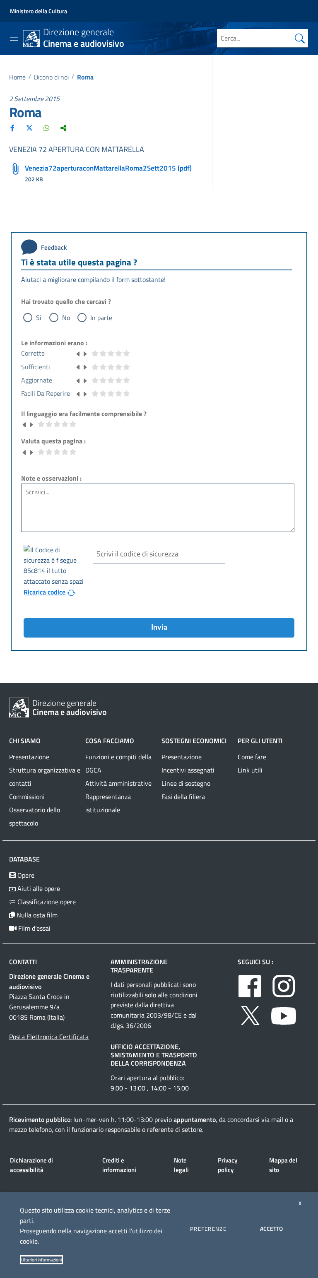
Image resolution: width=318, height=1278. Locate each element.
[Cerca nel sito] (300, 38)
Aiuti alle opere (38, 888)
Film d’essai (34, 928)
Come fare (252, 757)
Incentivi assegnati (187, 770)
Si (38, 318)
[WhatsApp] (46, 127)
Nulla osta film (36, 915)
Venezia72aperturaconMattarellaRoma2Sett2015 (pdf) (108, 168)
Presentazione (29, 757)
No (66, 318)
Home (17, 77)
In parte (101, 318)
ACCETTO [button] (271, 1228)
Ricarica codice (45, 592)
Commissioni (27, 796)
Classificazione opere (46, 902)
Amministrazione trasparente (139, 966)
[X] (29, 127)
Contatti (23, 962)
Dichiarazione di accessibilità (31, 1165)
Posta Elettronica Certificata (49, 1037)
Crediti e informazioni (119, 1165)
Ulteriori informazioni (41, 1259)
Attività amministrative (118, 783)
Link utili (250, 770)
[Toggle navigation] (14, 38)
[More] (63, 127)
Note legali (181, 1165)
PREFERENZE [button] (208, 1229)
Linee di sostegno (185, 783)
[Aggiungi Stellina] (85, 353)
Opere (25, 875)
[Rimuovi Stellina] (78, 353)
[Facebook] (12, 127)
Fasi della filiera (183, 796)
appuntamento (194, 1119)
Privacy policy (227, 1165)
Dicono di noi (51, 77)
